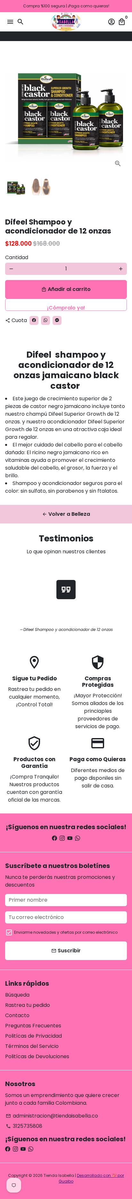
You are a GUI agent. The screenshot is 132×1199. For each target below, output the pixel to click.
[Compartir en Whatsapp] (76, 36)
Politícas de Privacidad (33, 1036)
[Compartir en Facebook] (70, 36)
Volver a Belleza (66, 514)
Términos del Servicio (32, 1046)
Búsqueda (17, 995)
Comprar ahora (66, 305)
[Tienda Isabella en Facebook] (54, 838)
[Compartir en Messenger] (83, 36)
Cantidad (16, 257)
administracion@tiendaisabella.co (52, 1115)
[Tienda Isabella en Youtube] (69, 838)
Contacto (17, 1015)
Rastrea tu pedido (27, 1005)
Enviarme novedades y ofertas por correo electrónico (66, 932)
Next (121, 112)
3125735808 (24, 1126)
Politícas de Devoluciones (37, 1056)
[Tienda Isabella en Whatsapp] (77, 838)
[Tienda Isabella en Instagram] (62, 838)
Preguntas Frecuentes (33, 1025)
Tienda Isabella (59, 1175)
